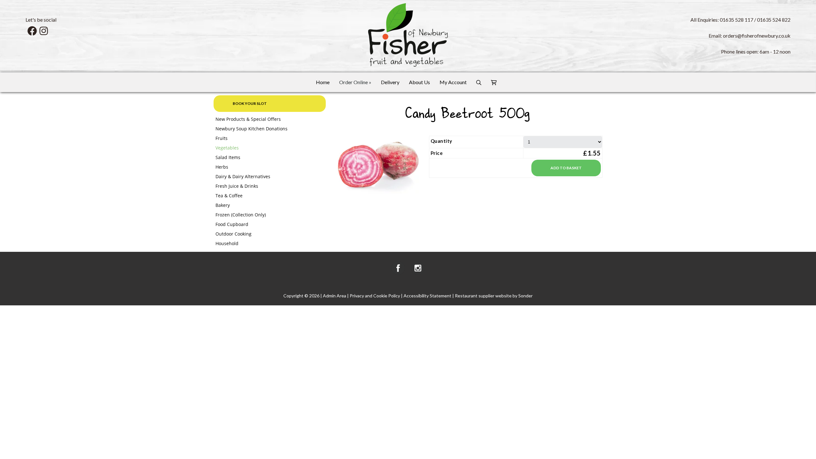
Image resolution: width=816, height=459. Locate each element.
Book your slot (250, 103)
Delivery (390, 82)
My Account (453, 82)
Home (323, 82)
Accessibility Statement (427, 295)
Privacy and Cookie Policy (375, 295)
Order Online (355, 82)
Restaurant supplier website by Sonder (494, 295)
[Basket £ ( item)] (494, 82)
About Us (419, 82)
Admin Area (334, 295)
